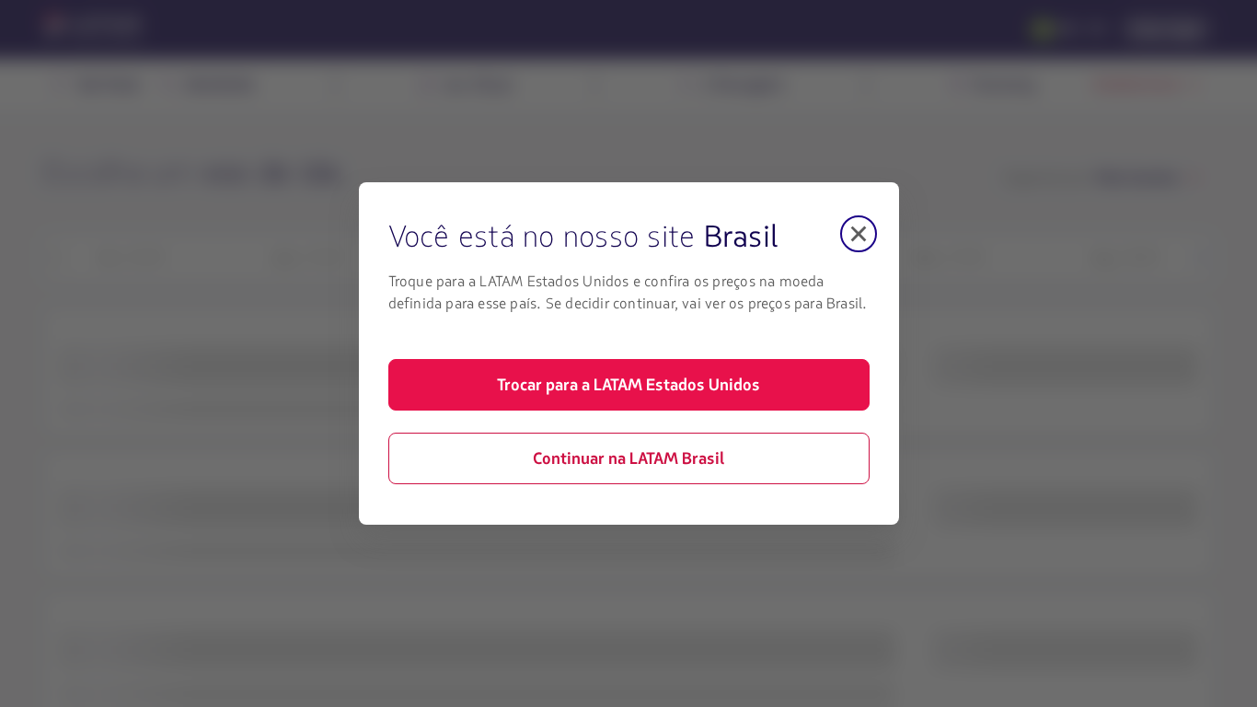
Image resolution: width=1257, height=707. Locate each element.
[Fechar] (858, 234)
